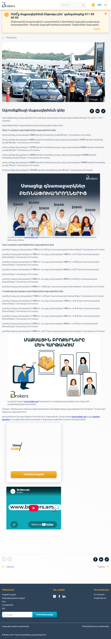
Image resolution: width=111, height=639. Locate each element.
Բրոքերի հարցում (9, 594)
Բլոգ (4, 601)
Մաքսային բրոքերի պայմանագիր (15, 626)
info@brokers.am (100, 598)
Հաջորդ (101, 567)
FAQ (3, 608)
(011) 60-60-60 (99, 594)
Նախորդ (10, 567)
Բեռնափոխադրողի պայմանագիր (95, 626)
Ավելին (96, 28)
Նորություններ (7, 605)
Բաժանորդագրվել (44, 615)
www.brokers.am (31, 237)
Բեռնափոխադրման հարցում (13, 598)
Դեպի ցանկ (11, 37)
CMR (99, 5)
